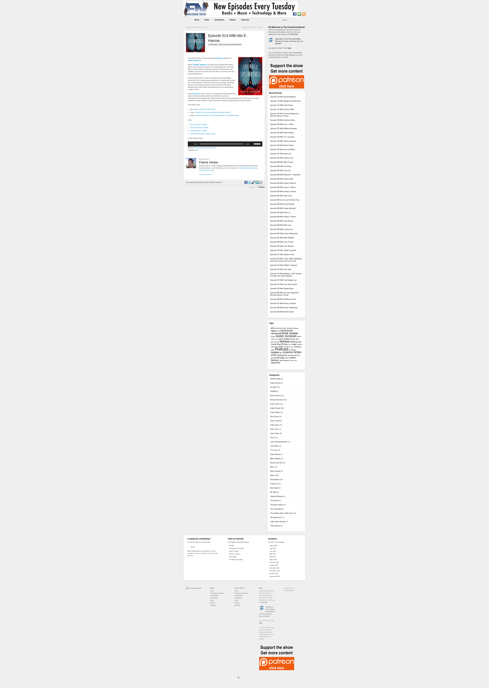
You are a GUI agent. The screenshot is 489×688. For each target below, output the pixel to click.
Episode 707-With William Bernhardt (283, 128)
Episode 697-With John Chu (280, 170)
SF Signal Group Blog (235, 559)
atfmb (278, 331)
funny (293, 341)
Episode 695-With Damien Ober (281, 179)
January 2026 (274, 565)
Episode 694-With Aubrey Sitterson (283, 183)
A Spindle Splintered (199, 65)
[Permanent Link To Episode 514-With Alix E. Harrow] (197, 42)
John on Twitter (234, 551)
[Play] (191, 144)
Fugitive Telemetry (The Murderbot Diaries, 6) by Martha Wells (217, 115)
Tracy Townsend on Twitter (199, 128)
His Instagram (249, 168)
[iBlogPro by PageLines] (240, 679)
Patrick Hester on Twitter (198, 131)
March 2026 (273, 559)
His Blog (240, 168)
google (299, 342)
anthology (295, 328)
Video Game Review (277, 522)
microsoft (274, 347)
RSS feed (294, 34)
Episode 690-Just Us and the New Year (284, 200)
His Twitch (210, 170)
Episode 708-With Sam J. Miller (282, 124)
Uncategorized (275, 517)
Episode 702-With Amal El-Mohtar (282, 149)
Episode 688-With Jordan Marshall (282, 208)
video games (284, 360)
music (281, 347)
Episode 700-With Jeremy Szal (281, 158)
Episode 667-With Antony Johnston (283, 303)
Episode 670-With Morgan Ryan (282, 288)
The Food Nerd (275, 509)
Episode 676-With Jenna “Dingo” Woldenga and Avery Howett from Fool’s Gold (286, 260)
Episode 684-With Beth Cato (280, 225)
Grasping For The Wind (236, 548)
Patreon (233, 20)
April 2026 (273, 557)
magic (294, 344)
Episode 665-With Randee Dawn (282, 312)
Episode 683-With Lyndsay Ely (281, 229)
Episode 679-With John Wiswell (281, 246)
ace (273, 328)
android (289, 328)
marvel (299, 344)
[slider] (257, 143)
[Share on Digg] (260, 183)
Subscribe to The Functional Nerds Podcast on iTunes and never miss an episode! (289, 41)
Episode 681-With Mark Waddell (282, 238)
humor (274, 344)
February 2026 (274, 562)
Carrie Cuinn (274, 404)
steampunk (292, 355)
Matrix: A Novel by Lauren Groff (204, 109)
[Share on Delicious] (253, 183)
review (275, 352)
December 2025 (275, 568)
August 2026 (273, 545)
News (292, 347)
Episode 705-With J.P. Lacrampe (282, 137)
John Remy (274, 446)
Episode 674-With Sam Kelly (280, 269)
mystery (286, 347)
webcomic (275, 363)
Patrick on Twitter (234, 554)
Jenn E (272, 438)
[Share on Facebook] (246, 183)
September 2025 (275, 576)
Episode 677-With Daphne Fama (282, 254)
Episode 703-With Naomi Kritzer (282, 145)
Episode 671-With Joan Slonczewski (283, 284)
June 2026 (273, 551)
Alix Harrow (219, 58)
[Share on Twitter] (249, 183)
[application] (225, 144)
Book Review (275, 396)
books (273, 336)
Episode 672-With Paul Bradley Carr (283, 280)
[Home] (193, 588)
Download (212, 148)
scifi (273, 355)
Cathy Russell (275, 408)
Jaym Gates (274, 433)
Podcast (227, 44)
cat (277, 339)
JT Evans (273, 450)
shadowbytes (281, 355)
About (196, 20)
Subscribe (245, 20)
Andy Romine (275, 383)
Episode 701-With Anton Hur (280, 154)
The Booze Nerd (276, 505)
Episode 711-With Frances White (282, 109)
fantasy (284, 341)
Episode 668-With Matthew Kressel (283, 299)
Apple (273, 331)
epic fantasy (275, 342)
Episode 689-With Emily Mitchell (282, 204)
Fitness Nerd (275, 421)
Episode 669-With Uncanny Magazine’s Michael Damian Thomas (284, 294)
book (283, 330)
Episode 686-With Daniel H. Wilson (283, 217)
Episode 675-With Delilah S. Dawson (283, 265)
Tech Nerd (274, 501)
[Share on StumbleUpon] (257, 183)
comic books (284, 339)
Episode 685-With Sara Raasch (281, 221)
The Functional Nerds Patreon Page (202, 134)
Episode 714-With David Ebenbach (283, 97)
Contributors (219, 20)
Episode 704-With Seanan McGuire (283, 141)
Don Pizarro (274, 417)
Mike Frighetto (275, 459)
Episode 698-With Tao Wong (280, 166)
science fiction (292, 352)
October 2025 (274, 573)
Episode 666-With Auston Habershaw (283, 308)
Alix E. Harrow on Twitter (198, 125)
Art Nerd (273, 387)
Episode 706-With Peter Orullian (282, 133)
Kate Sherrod (275, 454)
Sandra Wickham (276, 496)
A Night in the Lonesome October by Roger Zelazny (212, 112)
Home (187, 20)
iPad (279, 344)
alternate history (280, 328)
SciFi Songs (232, 557)
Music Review (275, 471)
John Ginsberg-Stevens (279, 442)
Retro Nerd (274, 488)
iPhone (284, 344)
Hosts (207, 20)
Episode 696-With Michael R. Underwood (285, 175)
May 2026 (273, 554)
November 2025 (275, 571)
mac (289, 344)
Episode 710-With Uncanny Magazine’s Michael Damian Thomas (284, 115)
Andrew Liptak (275, 379)
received (292, 350)
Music (272, 467)
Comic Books (275, 412)
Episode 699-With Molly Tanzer (281, 162)
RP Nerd (273, 492)
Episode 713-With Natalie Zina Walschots (285, 101)
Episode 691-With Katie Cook (281, 196)
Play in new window (201, 148)
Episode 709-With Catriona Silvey (282, 120)
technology (279, 358)
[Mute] (252, 144)
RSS (197, 150)
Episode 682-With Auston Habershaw (283, 233)
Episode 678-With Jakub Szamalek (283, 250)
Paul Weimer (275, 480)
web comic (293, 360)
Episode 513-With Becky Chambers (197, 27)
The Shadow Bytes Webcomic (281, 513)
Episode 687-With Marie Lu (280, 212)
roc (280, 352)
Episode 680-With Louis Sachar (281, 242)
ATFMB (273, 391)
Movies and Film (276, 463)
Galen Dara (274, 425)
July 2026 (273, 548)
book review (290, 333)
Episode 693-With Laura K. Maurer (283, 187)
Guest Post (274, 429)
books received (286, 336)
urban (287, 358)
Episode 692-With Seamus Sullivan (283, 191)
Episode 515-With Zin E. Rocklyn (252, 27)
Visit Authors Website (205, 174)
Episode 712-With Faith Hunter (281, 105)
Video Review (275, 526)
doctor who (294, 339)
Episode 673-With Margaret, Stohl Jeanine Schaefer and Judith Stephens (285, 275)
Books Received (276, 400)
